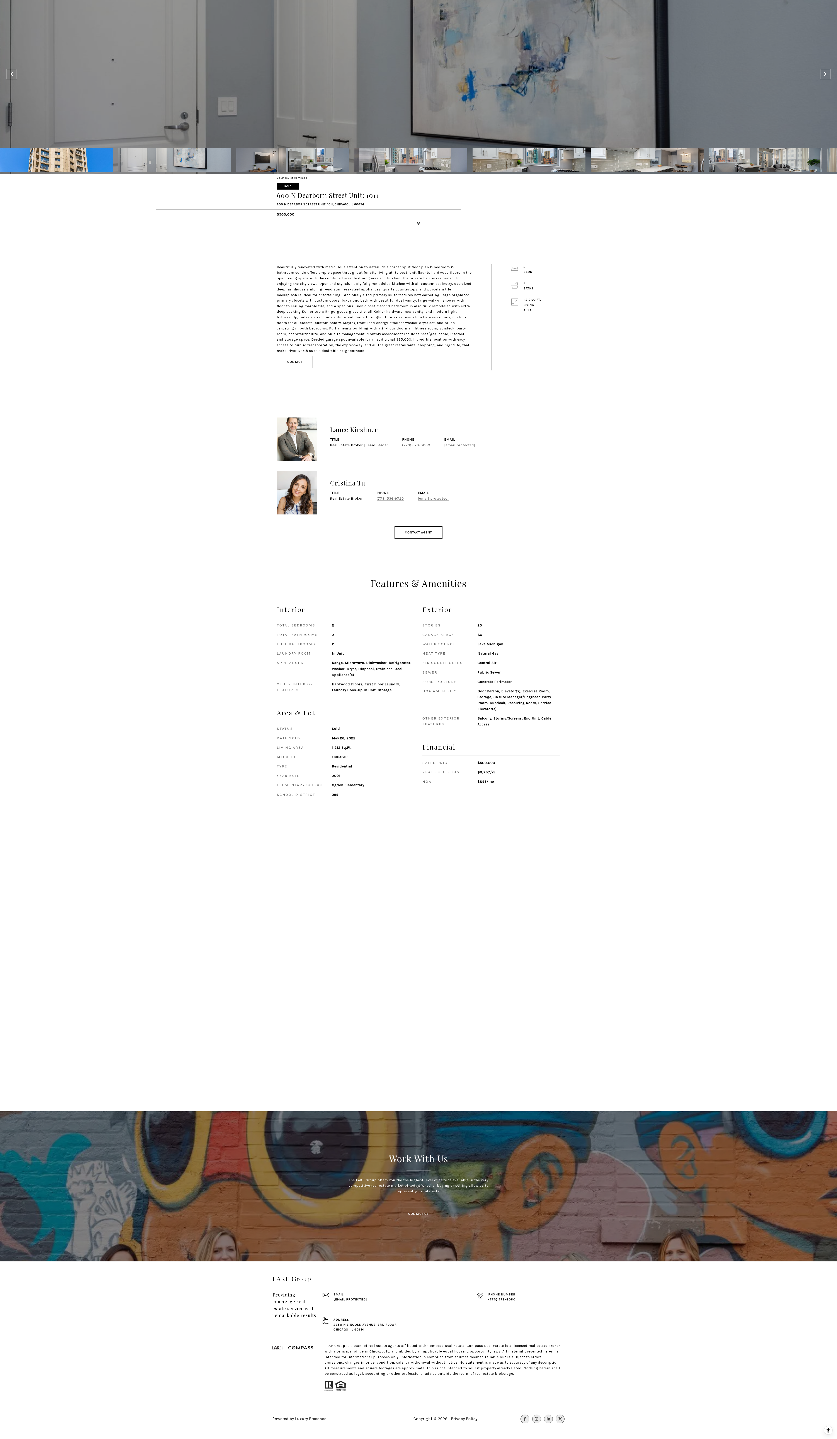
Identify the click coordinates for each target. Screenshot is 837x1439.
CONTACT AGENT (418, 532)
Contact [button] (295, 362)
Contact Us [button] (418, 1214)
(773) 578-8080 (416, 445)
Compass (475, 1346)
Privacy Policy (464, 1418)
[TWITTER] (560, 1419)
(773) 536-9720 (390, 498)
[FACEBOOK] (525, 1419)
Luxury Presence (311, 1418)
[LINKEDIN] (548, 1419)
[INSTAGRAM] (536, 1419)
